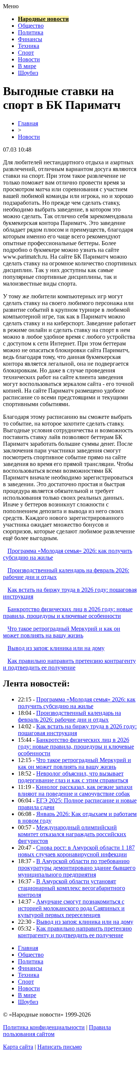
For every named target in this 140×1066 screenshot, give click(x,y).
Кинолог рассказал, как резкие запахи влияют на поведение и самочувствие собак (75, 790)
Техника (28, 46)
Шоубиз (28, 73)
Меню (11, 6)
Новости (29, 59)
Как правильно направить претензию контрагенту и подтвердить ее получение (69, 664)
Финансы (30, 39)
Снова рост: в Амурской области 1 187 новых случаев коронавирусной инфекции (76, 851)
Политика (30, 32)
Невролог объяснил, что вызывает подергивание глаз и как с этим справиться (73, 776)
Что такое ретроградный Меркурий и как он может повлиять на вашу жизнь (61, 632)
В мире (27, 66)
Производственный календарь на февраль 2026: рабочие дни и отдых (69, 716)
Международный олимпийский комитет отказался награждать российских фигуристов (72, 834)
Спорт (26, 52)
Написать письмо (59, 1047)
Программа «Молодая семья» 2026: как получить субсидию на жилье (77, 702)
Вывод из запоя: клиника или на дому (56, 648)
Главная (28, 123)
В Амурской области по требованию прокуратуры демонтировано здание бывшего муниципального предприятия (77, 868)
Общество (31, 25)
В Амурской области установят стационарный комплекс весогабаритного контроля (71, 888)
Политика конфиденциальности (44, 1027)
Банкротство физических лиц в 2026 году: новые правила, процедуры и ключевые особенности (68, 612)
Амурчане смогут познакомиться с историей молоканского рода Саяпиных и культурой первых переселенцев (71, 908)
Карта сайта (18, 1047)
